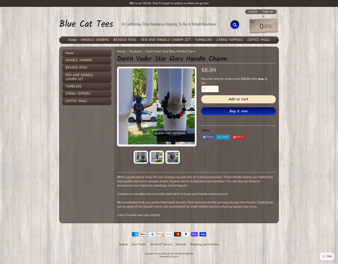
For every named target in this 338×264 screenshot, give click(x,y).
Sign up (268, 11)
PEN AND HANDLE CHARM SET (165, 40)
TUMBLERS (203, 40)
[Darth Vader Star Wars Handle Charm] (141, 157)
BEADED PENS (124, 40)
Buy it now (238, 111)
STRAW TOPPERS (230, 40)
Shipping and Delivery (204, 244)
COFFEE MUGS (258, 40)
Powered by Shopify (169, 257)
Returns (181, 244)
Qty (203, 83)
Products (135, 51)
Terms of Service (161, 244)
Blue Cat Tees (86, 24)
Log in (253, 11)
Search (123, 244)
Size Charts (139, 244)
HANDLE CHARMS (95, 40)
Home (72, 40)
